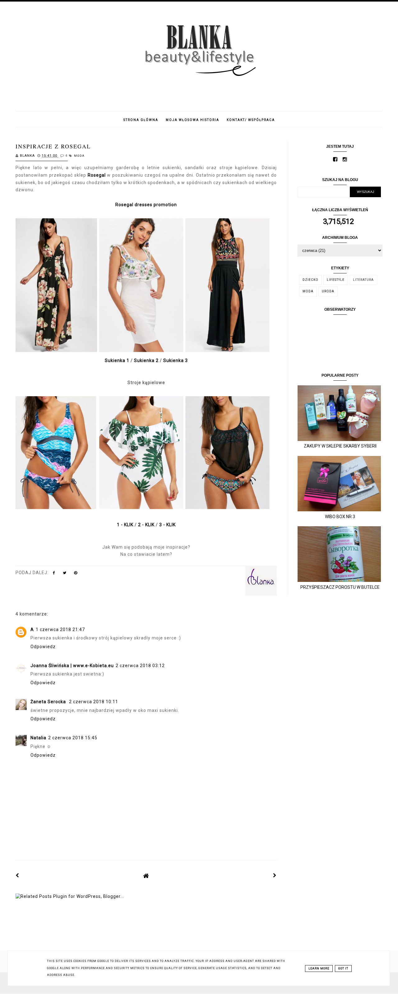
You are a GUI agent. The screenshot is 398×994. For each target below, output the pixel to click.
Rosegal (97, 175)
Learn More (318, 968)
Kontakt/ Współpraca (251, 120)
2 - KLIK (146, 524)
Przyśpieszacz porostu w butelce (340, 587)
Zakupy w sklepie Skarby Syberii (340, 446)
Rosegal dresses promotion (146, 204)
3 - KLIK (167, 524)
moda (79, 155)
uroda (328, 291)
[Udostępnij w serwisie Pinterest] (76, 574)
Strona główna (140, 120)
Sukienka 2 (146, 360)
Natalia (38, 737)
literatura (363, 279)
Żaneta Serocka (48, 701)
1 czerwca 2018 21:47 (60, 629)
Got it (343, 968)
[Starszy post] (275, 875)
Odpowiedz (43, 646)
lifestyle (336, 279)
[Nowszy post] (17, 875)
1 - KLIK (125, 524)
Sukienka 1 (118, 360)
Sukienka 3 (175, 360)
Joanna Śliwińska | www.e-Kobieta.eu (72, 665)
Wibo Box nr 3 (340, 516)
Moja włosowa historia (192, 120)
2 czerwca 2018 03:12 (140, 665)
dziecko (310, 279)
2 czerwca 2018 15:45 (72, 737)
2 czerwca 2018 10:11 (93, 701)
